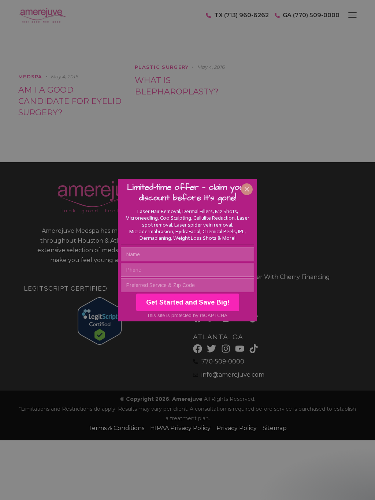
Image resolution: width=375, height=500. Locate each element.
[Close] (247, 189)
